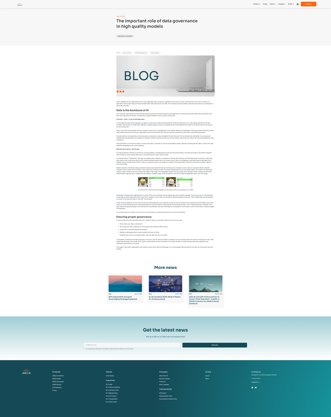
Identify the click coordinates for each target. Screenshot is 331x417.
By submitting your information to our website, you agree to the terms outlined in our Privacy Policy (109, 348)
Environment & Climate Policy (168, 399)
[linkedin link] (252, 387)
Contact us (308, 4)
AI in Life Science (111, 396)
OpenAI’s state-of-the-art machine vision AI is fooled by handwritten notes (174, 173)
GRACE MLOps (56, 384)
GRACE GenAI (56, 379)
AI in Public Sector (111, 402)
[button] (256, 4)
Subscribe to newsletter (125, 36)
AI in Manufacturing (111, 393)
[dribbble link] (256, 387)
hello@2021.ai (255, 382)
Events (207, 376)
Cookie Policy (65, 412)
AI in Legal (109, 384)
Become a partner (164, 379)
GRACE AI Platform (58, 376)
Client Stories (110, 376)
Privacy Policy (57, 412)
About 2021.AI (163, 376)
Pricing (265, 4)
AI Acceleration (56, 387)
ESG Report (162, 393)
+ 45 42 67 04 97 (255, 378)
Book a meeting (164, 384)
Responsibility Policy (165, 396)
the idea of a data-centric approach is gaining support (142, 125)
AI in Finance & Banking (113, 387)
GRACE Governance (58, 381)
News (207, 379)
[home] (20, 4)
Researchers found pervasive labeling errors (129, 195)
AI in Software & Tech (112, 390)
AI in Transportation (111, 399)
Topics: (118, 53)
